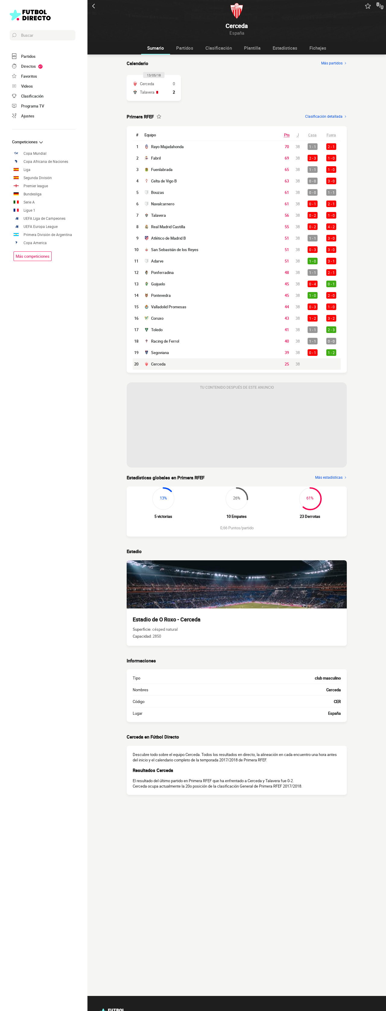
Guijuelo (158, 284)
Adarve (157, 261)
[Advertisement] (236, 430)
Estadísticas (285, 48)
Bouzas (157, 192)
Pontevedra (161, 295)
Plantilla (252, 48)
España (334, 713)
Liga (27, 169)
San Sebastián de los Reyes (174, 249)
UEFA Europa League (41, 226)
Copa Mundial (35, 153)
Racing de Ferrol (165, 341)
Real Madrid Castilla (168, 226)
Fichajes (317, 48)
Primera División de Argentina (48, 234)
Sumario (155, 48)
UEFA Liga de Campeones (44, 218)
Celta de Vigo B (164, 181)
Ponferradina (162, 272)
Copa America (35, 242)
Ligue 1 (29, 210)
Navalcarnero (162, 204)
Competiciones (25, 142)
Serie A (29, 202)
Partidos (184, 48)
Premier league (36, 185)
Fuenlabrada (161, 169)
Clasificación (218, 48)
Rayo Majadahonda (167, 146)
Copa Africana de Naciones (46, 161)
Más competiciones (32, 256)
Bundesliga (33, 194)
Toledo (157, 329)
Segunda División (38, 177)
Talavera (158, 215)
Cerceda (158, 364)
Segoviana (160, 352)
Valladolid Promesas (168, 307)
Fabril (156, 158)
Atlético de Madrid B (168, 238)
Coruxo (157, 318)
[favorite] (368, 6)
